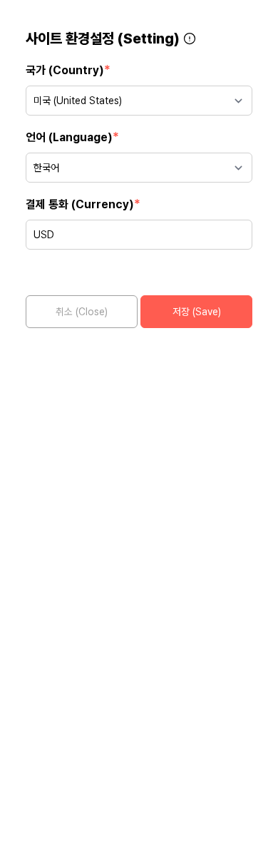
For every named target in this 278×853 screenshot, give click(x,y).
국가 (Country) (68, 69)
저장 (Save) (197, 311)
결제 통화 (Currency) (83, 203)
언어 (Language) (72, 136)
